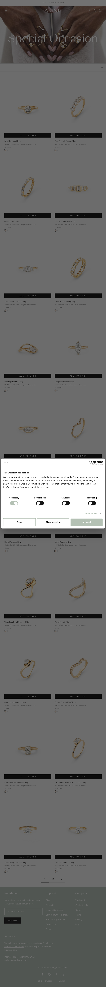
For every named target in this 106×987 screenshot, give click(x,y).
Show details (91, 513)
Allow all (86, 522)
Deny (19, 522)
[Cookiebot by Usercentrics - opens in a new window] (91, 463)
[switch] (40, 503)
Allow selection (53, 522)
